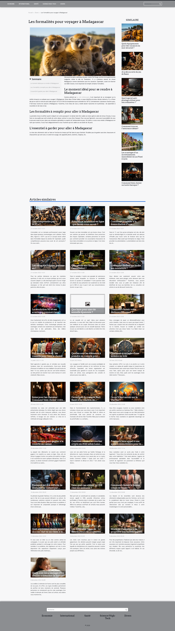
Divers (62, 4)
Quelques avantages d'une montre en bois (125, 354)
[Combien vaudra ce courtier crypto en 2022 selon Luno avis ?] (87, 435)
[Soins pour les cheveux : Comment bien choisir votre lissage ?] (48, 392)
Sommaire (36, 79)
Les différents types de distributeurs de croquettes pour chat (86, 532)
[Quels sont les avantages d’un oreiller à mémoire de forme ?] (48, 567)
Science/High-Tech (49, 4)
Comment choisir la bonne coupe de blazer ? (125, 486)
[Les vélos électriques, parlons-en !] (48, 260)
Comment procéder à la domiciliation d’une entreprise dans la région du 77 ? (126, 225)
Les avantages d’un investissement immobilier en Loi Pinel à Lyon (132, 156)
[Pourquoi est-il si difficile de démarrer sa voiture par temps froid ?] (48, 479)
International (24, 4)
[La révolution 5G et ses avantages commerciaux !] (48, 304)
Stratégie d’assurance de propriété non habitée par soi (126, 530)
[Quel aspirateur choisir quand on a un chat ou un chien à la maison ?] (48, 523)
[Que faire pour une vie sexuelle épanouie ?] (87, 304)
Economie (10, 4)
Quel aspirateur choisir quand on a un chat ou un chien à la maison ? (48, 532)
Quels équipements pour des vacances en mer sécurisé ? (131, 46)
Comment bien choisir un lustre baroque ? (132, 184)
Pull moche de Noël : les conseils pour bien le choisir (47, 354)
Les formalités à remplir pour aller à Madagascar (45, 87)
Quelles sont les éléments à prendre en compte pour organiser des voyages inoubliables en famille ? (86, 357)
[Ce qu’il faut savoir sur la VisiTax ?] (126, 392)
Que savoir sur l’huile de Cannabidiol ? (84, 267)
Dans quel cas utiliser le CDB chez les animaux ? (86, 486)
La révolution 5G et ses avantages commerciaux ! (46, 310)
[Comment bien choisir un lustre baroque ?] (132, 172)
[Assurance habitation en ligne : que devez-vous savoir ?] (87, 216)
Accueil (30, 12)
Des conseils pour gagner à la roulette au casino (47, 442)
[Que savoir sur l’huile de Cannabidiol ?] (87, 260)
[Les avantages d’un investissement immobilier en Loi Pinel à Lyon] (132, 141)
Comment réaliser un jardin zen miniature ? (126, 267)
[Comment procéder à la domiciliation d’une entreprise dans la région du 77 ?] (126, 216)
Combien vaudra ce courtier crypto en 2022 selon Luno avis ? (86, 444)
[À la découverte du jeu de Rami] (132, 61)
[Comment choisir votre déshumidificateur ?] (126, 304)
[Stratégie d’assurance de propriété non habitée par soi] (126, 523)
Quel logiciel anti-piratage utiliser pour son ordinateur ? (131, 100)
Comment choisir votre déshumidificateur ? (123, 310)
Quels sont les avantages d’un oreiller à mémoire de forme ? (48, 574)
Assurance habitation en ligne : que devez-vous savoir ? (87, 223)
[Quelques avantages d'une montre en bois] (126, 348)
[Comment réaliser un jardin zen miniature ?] (126, 260)
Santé (36, 4)
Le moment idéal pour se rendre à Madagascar (44, 83)
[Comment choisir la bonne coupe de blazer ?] (126, 479)
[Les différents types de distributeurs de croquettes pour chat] (87, 523)
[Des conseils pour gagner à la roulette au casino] (48, 435)
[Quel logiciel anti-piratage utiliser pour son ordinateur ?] (132, 87)
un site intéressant (83, 97)
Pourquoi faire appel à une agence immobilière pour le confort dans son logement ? (126, 444)
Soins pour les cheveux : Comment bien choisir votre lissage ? (47, 400)
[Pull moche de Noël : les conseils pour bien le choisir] (48, 348)
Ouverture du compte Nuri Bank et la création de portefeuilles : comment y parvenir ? (86, 401)
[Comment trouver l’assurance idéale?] (132, 115)
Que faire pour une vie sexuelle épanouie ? (83, 310)
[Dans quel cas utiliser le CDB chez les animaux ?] (87, 479)
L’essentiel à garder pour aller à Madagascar (43, 91)
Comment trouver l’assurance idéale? (130, 127)
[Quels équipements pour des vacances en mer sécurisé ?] (132, 32)
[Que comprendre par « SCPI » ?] (48, 216)
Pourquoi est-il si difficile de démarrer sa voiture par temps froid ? (47, 488)
